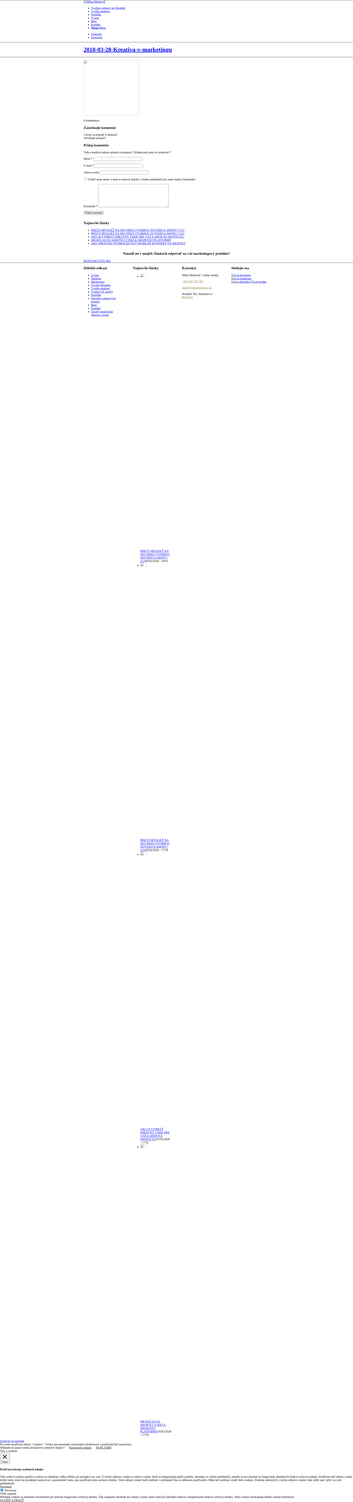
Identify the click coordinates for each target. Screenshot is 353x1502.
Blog (94, 305)
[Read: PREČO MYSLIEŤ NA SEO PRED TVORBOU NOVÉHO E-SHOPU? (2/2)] (143, 565)
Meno (88, 158)
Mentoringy (98, 281)
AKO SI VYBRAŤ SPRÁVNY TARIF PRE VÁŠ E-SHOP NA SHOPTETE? (137, 236)
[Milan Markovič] (94, 1)
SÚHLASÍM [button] (103, 1447)
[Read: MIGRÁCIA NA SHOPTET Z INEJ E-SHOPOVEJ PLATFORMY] (143, 1146)
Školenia (96, 278)
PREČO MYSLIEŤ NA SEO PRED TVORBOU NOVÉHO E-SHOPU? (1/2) (137, 230)
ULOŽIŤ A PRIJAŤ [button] (12, 1500)
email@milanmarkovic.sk (197, 287)
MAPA (187, 297)
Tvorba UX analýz (102, 291)
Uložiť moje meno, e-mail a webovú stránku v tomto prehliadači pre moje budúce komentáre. (142, 179)
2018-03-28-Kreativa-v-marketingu (128, 49)
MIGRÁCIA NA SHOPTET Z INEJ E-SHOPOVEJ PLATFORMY (131, 240)
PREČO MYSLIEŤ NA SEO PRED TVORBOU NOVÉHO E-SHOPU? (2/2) (137, 233)
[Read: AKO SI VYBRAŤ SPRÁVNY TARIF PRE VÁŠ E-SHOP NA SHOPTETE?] (143, 854)
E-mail (89, 165)
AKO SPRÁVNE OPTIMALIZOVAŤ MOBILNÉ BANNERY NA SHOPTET (138, 243)
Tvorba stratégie (100, 288)
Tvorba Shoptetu (100, 285)
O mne (95, 275)
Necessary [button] (6, 1486)
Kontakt (95, 308)
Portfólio (96, 295)
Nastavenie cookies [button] (80, 1447)
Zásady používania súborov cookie (102, 313)
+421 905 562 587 (193, 281)
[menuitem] (180, 8)
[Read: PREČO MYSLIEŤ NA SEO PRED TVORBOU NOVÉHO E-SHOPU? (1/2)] (143, 276)
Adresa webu (91, 172)
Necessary (10, 1490)
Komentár (90, 206)
